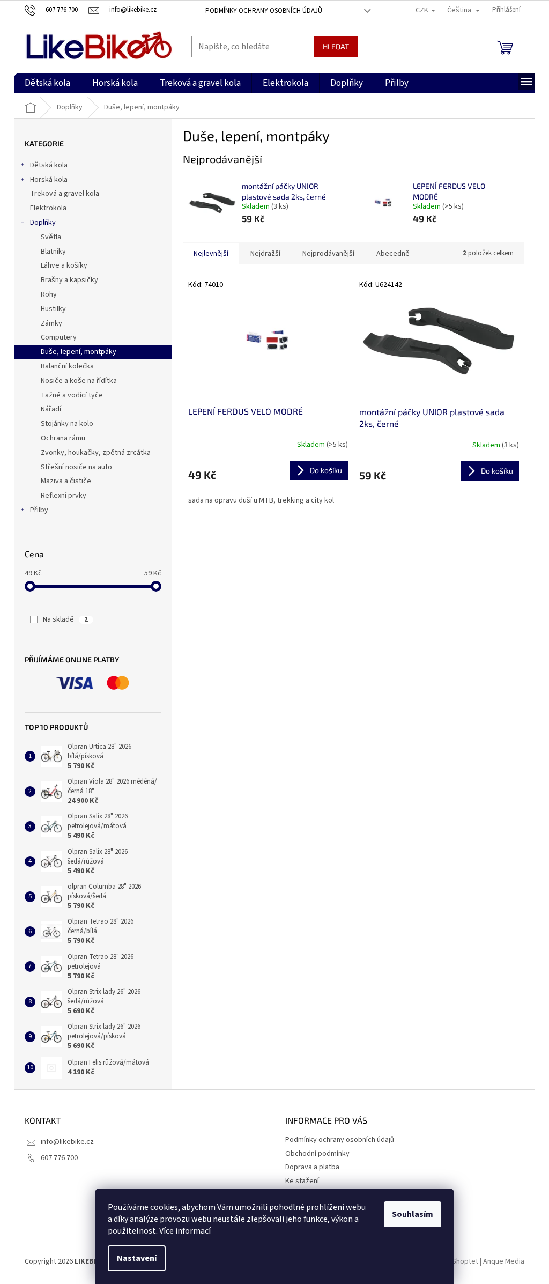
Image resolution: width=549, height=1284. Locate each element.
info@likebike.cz (67, 1142)
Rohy (49, 294)
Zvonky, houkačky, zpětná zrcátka (96, 452)
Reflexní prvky (63, 495)
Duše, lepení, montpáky (78, 351)
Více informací (185, 1231)
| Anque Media (501, 1262)
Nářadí (51, 409)
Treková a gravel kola (64, 193)
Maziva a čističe (66, 481)
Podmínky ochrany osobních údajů (263, 11)
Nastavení (137, 1258)
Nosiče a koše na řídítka (79, 380)
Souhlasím (412, 1214)
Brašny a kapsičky (69, 280)
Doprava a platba (312, 1167)
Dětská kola (49, 165)
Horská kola (49, 179)
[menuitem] (47, 83)
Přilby (39, 510)
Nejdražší (265, 253)
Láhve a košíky (64, 265)
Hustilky (53, 309)
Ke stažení (302, 1181)
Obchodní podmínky (317, 1153)
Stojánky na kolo (67, 423)
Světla (51, 237)
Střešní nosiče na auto (76, 467)
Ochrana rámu (63, 438)
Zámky (51, 323)
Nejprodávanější (328, 253)
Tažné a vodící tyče (72, 395)
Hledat (336, 46)
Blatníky (53, 251)
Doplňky (43, 222)
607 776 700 (59, 1158)
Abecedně (393, 253)
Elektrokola (48, 208)
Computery (59, 337)
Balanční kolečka (67, 366)
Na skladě (65, 619)
